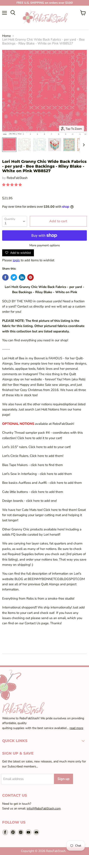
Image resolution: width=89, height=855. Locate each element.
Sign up (63, 779)
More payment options (44, 245)
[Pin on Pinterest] (30, 277)
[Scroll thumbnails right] (82, 145)
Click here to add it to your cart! (39, 438)
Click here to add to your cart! (50, 447)
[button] (12, 185)
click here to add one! (41, 501)
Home (6, 36)
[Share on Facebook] (5, 277)
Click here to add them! (46, 456)
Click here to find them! (60, 510)
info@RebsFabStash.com (44, 808)
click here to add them (56, 474)
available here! (54, 529)
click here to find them (47, 465)
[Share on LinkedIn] (22, 277)
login (16, 260)
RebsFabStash (17, 178)
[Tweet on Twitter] (14, 277)
